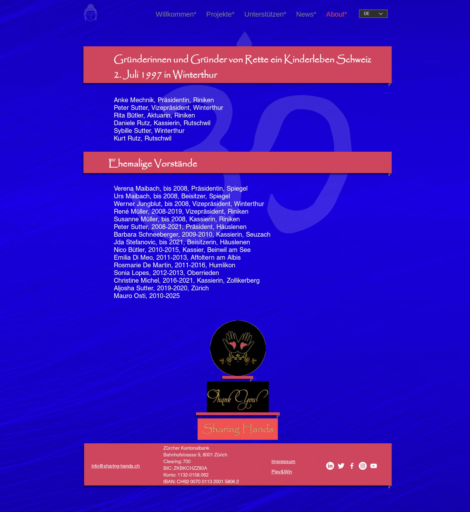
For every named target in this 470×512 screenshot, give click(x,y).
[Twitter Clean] (341, 466)
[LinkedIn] (330, 466)
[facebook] (352, 466)
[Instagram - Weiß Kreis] (363, 466)
